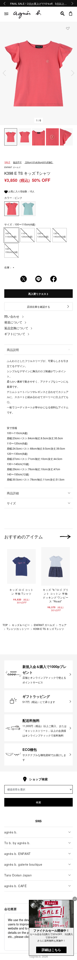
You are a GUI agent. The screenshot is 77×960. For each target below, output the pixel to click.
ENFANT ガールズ (44, 625)
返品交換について (16, 328)
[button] (62, 13)
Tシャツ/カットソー (18, 629)
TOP (5, 625)
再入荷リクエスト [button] (38, 294)
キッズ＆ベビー (21, 625)
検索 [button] (38, 802)
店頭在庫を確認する (38, 306)
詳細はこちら (51, 950)
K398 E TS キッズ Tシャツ (48, 629)
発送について (13, 322)
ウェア (63, 625)
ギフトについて (14, 334)
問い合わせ (11, 316)
